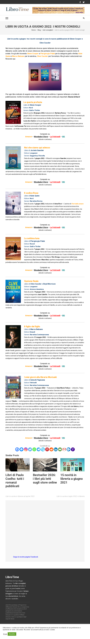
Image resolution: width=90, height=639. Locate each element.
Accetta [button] (12, 634)
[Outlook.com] (68, 449)
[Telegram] (38, 449)
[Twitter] (84, 2)
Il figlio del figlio (32, 326)
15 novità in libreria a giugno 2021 (71, 478)
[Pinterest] (47, 449)
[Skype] (43, 449)
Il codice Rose (31, 193)
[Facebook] (80, 2)
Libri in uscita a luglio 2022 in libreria (71, 496)
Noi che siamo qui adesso (37, 147)
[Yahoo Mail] (73, 449)
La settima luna (31, 238)
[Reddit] (51, 449)
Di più (5, 634)
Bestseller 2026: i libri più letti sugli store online (45, 478)
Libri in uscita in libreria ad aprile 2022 (20, 496)
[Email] (60, 449)
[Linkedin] (56, 449)
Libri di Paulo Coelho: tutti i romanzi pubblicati (14, 480)
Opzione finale (31, 281)
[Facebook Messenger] (21, 449)
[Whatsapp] (34, 449)
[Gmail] (64, 449)
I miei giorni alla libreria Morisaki (40, 377)
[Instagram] (26, 449)
